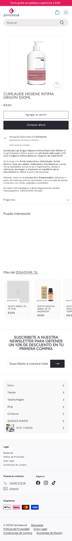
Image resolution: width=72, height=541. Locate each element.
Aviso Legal (8, 461)
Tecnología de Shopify (49, 533)
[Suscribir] (57, 364)
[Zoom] (57, 83)
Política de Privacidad (13, 457)
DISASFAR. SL (27, 272)
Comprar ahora (36, 125)
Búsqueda (8, 453)
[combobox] (36, 22)
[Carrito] (57, 12)
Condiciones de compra (14, 465)
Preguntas (9, 199)
